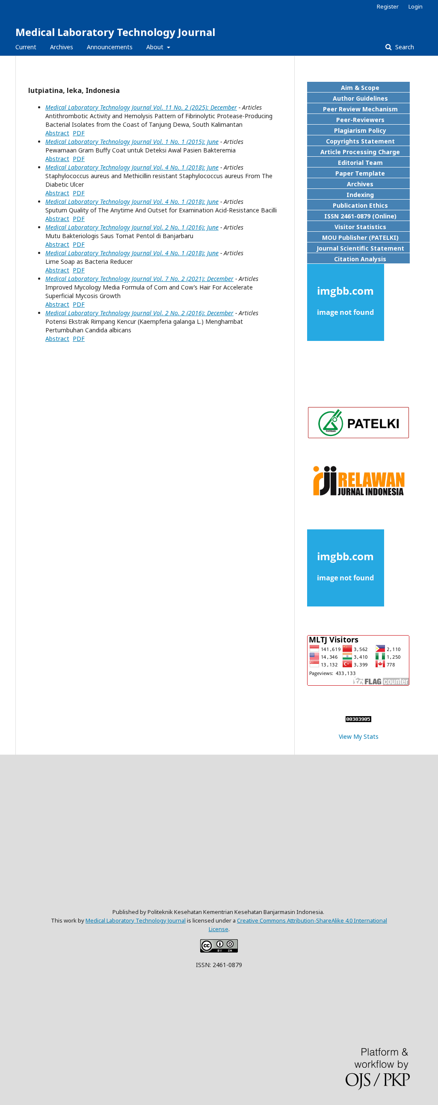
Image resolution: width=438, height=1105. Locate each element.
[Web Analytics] (358, 720)
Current (25, 47)
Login (415, 6)
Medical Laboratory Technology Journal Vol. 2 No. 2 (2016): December (139, 313)
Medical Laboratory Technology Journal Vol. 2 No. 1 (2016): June (132, 227)
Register (388, 6)
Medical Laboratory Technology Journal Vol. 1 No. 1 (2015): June (132, 141)
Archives (61, 47)
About (155, 47)
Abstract (57, 133)
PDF (79, 133)
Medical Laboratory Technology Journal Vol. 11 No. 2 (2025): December (141, 107)
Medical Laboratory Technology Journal (115, 32)
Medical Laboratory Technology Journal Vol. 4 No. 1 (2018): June (132, 167)
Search (404, 47)
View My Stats (359, 736)
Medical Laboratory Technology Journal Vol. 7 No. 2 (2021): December (139, 279)
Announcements (110, 47)
